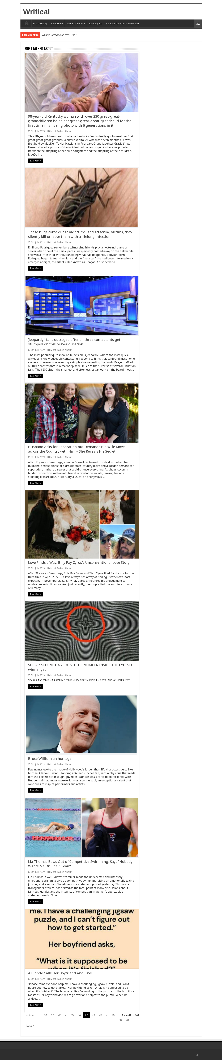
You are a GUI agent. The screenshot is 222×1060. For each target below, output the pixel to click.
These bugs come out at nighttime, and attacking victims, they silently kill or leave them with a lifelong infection (80, 234)
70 (127, 1020)
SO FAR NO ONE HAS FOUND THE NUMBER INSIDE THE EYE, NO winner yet (80, 667)
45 (72, 1015)
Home (26, 23)
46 (79, 1015)
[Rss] (197, 1055)
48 (93, 1015)
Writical (36, 11)
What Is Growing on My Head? (59, 34)
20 (45, 1015)
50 (113, 1015)
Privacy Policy (40, 23)
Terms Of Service (76, 23)
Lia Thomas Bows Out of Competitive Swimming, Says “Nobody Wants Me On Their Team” (80, 863)
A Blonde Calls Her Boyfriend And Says (60, 973)
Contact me (57, 23)
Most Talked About (61, 131)
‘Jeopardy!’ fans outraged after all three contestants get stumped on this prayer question (74, 341)
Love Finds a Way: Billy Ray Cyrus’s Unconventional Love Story (79, 562)
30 (52, 1015)
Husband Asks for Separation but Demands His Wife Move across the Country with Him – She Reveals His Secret (76, 449)
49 (100, 1015)
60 (120, 1020)
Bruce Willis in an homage (49, 758)
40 (59, 1015)
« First (30, 1015)
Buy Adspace (95, 23)
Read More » (35, 161)
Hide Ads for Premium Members (122, 23)
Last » (30, 1025)
